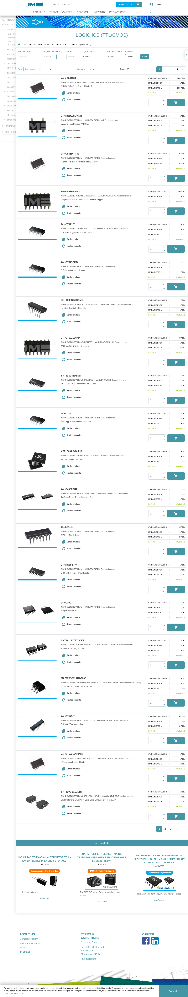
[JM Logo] (34, 4)
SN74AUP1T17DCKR (73, 640)
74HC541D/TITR (70, 154)
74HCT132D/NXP (70, 338)
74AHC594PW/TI (70, 565)
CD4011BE (67, 527)
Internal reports (88, 959)
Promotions (117, 12)
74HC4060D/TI (69, 489)
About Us (39, 12)
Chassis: (129, 51)
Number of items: (115, 51)
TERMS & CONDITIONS (90, 936)
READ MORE (44, 898)
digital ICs (11, 34)
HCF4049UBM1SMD (72, 300)
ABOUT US (27, 934)
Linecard (99, 12)
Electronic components (37, 44)
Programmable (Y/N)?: (53, 51)
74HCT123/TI (68, 413)
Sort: (20, 69)
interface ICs (13, 38)
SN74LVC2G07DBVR (72, 792)
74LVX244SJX (69, 78)
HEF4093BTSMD (70, 191)
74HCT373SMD (69, 262)
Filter (144, 56)
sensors (11, 73)
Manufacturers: (25, 51)
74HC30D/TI (67, 603)
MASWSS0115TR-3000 (73, 678)
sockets (11, 110)
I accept (174, 990)
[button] (77, 93)
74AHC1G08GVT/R (71, 116)
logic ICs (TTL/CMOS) (80, 44)
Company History (29, 939)
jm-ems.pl (25, 952)
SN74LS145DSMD (71, 376)
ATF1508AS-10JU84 (72, 451)
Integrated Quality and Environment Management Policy (92, 950)
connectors (12, 101)
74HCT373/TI (68, 224)
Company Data (89, 942)
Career (67, 12)
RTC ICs (11, 45)
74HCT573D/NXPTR (72, 754)
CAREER (148, 934)
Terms (53, 12)
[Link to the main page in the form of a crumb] (19, 44)
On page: (81, 69)
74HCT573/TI (68, 716)
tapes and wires (14, 105)
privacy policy (19, 993)
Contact (82, 12)
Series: (70, 51)
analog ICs (12, 49)
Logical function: (89, 51)
